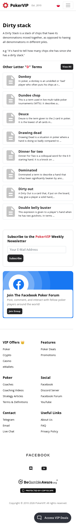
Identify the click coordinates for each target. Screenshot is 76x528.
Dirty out (25, 189)
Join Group (14, 311)
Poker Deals (48, 349)
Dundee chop (29, 95)
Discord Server (50, 391)
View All (67, 66)
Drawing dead (30, 132)
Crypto (7, 355)
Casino (7, 361)
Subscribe (15, 258)
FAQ (43, 426)
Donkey (24, 76)
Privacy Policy (49, 432)
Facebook (47, 385)
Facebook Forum (51, 396)
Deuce (23, 114)
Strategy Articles (13, 396)
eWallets (8, 367)
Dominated (27, 170)
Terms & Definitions (15, 402)
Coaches (8, 385)
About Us (46, 420)
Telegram (8, 420)
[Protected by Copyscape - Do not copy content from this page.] (38, 490)
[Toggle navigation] (68, 5)
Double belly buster (34, 207)
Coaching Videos (13, 391)
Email (6, 426)
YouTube (46, 402)
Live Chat (8, 432)
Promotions (48, 355)
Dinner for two (30, 151)
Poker (6, 349)
